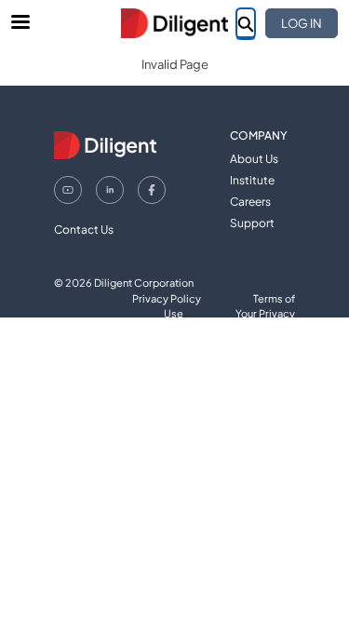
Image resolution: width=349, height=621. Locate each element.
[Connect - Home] (175, 23)
